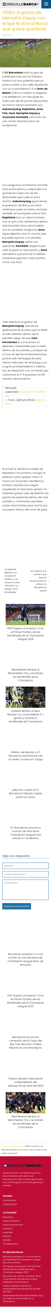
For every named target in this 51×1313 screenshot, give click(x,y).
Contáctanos (9, 1200)
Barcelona (8, 1217)
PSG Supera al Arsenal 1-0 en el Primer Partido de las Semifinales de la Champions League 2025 (22, 1269)
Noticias (7, 1236)
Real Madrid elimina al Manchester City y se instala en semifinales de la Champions (23, 1298)
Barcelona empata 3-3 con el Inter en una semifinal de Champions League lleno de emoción (22, 1259)
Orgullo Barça (10, 1204)
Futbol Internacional (13, 1224)
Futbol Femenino (11, 1221)
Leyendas (8, 1232)
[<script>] (25, 153)
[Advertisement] (25, 153)
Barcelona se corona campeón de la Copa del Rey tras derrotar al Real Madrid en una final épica (22, 1279)
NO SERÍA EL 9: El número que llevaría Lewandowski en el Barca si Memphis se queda (37, 581)
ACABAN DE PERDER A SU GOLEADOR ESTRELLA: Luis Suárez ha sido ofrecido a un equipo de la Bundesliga (12, 581)
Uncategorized (10, 1243)
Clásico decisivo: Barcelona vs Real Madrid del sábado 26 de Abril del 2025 (21, 1288)
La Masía (7, 1228)
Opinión (7, 1240)
